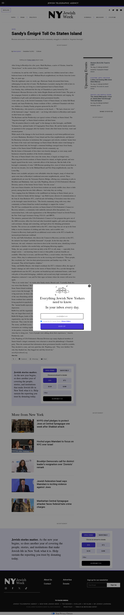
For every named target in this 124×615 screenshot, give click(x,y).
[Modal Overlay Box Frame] (62, 307)
